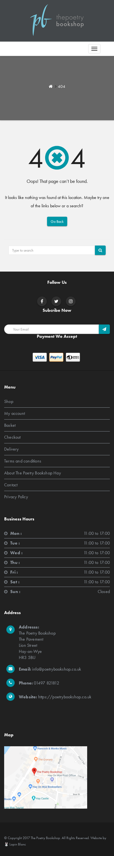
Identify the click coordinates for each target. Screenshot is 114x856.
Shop (8, 401)
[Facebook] (42, 301)
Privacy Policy (16, 497)
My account (14, 413)
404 (61, 86)
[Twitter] (56, 301)
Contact (10, 485)
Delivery (11, 449)
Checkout (12, 437)
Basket (9, 425)
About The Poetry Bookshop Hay (32, 473)
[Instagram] (71, 301)
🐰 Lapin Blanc (15, 844)
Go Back (57, 221)
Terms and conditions (22, 461)
